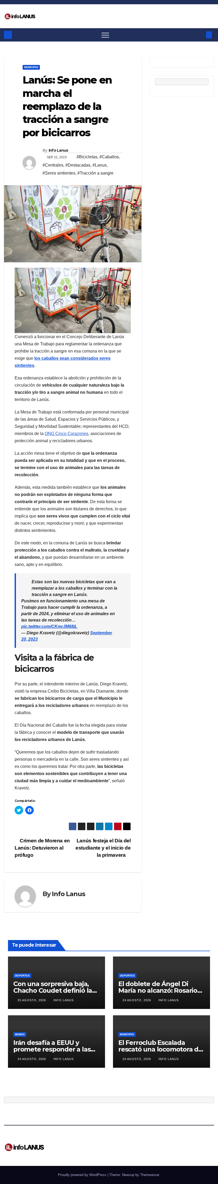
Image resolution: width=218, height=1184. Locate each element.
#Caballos (109, 157)
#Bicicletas (87, 157)
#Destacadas (77, 165)
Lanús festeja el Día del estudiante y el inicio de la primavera (103, 848)
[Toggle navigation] (105, 34)
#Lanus (100, 165)
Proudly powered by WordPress (82, 1175)
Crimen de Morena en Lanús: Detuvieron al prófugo (42, 848)
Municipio (31, 67)
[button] (200, 34)
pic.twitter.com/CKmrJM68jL (49, 626)
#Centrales (53, 165)
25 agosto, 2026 (32, 1000)
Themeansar (149, 1175)
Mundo (20, 1034)
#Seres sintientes (59, 173)
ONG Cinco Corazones (66, 433)
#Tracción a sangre (95, 173)
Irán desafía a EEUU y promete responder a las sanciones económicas (51, 1049)
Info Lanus (58, 150)
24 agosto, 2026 (137, 1000)
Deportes (22, 975)
